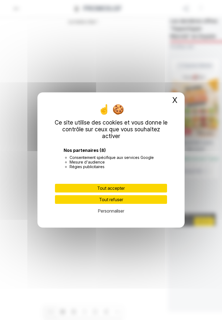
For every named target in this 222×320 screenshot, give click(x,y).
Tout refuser (111, 199)
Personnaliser (111, 211)
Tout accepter (111, 188)
